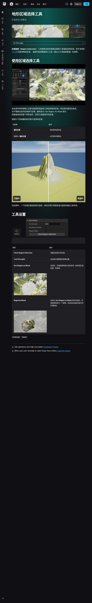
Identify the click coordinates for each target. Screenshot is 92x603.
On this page (18, 43)
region (24, 337)
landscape (16, 337)
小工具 (14, 52)
